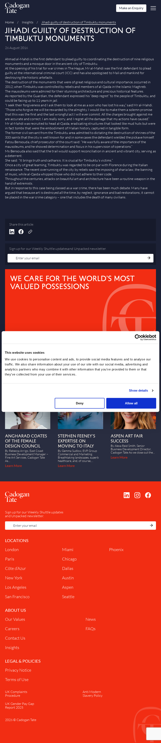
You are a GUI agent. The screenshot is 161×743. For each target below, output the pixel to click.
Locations (17, 540)
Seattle (68, 596)
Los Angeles (15, 587)
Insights (27, 22)
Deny (79, 403)
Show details (138, 390)
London (12, 549)
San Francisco (17, 596)
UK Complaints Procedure (16, 694)
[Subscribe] (149, 258)
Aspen (67, 587)
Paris (9, 559)
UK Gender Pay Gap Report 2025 (19, 706)
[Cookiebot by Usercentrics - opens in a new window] (137, 337)
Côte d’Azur (15, 568)
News (91, 619)
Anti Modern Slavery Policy (93, 694)
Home (9, 22)
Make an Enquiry (131, 8)
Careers (12, 628)
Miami (67, 549)
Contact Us (15, 638)
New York (13, 577)
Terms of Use (17, 679)
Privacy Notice (18, 670)
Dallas (67, 568)
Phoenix (116, 549)
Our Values (15, 619)
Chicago (69, 559)
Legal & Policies (23, 660)
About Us (15, 610)
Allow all (131, 403)
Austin (68, 577)
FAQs (91, 628)
